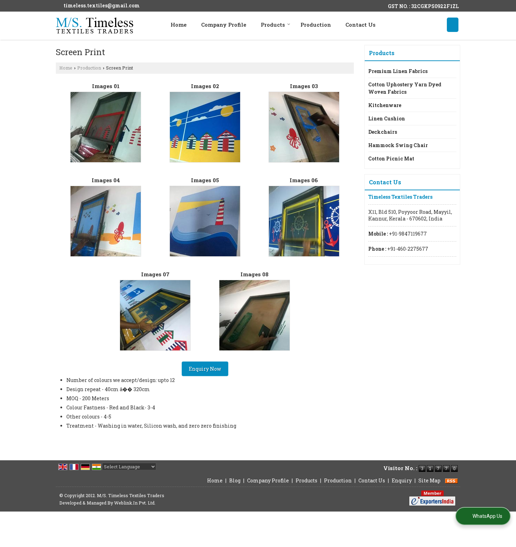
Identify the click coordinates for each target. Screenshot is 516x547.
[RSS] (451, 480)
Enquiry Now (205, 368)
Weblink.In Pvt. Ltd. (135, 503)
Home (179, 24)
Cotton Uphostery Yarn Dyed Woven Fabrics (404, 88)
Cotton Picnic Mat (391, 158)
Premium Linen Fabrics (398, 71)
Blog (234, 480)
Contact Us (360, 24)
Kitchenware (384, 105)
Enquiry (402, 480)
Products (273, 24)
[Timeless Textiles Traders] (94, 25)
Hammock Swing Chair (398, 145)
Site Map (429, 480)
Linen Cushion (386, 118)
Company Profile (223, 24)
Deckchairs (382, 131)
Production (315, 24)
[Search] (452, 25)
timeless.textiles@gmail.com (102, 5)
